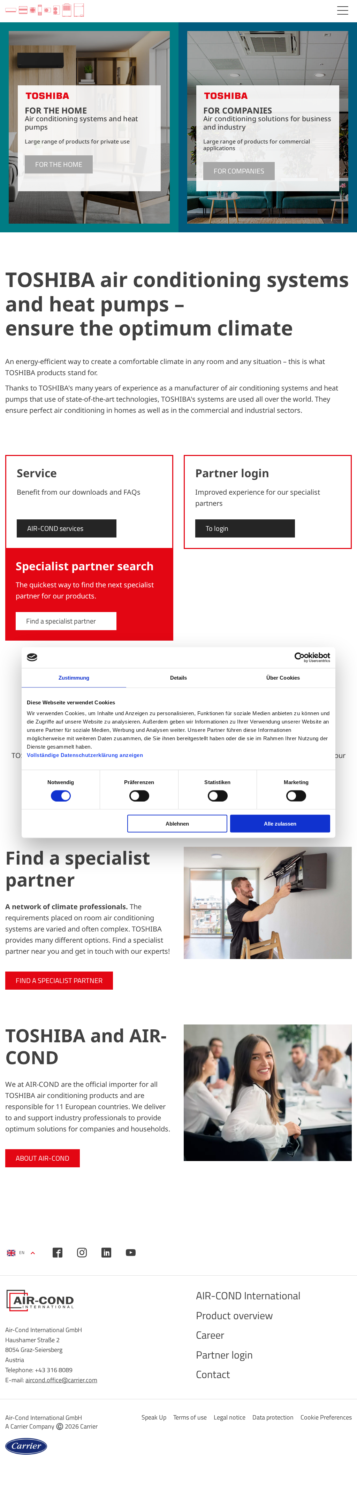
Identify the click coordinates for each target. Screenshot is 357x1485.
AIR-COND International (248, 1295)
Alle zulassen (280, 824)
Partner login (224, 1355)
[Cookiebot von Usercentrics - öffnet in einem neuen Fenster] (299, 657)
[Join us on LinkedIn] (106, 1252)
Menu (342, 10)
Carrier (89, 1426)
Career (210, 1335)
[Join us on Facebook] (57, 1252)
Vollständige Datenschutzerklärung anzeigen (85, 755)
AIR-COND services (55, 528)
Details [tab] (178, 677)
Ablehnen (177, 824)
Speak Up (154, 1417)
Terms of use (190, 1417)
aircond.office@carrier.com (61, 1380)
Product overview (234, 1315)
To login (217, 528)
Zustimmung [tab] (74, 677)
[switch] (139, 795)
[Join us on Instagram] (82, 1252)
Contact (213, 1374)
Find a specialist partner (61, 621)
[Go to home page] (44, 10)
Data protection (273, 1417)
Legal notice (229, 1417)
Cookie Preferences (326, 1417)
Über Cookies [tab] (283, 677)
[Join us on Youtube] (130, 1252)
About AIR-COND (42, 1158)
